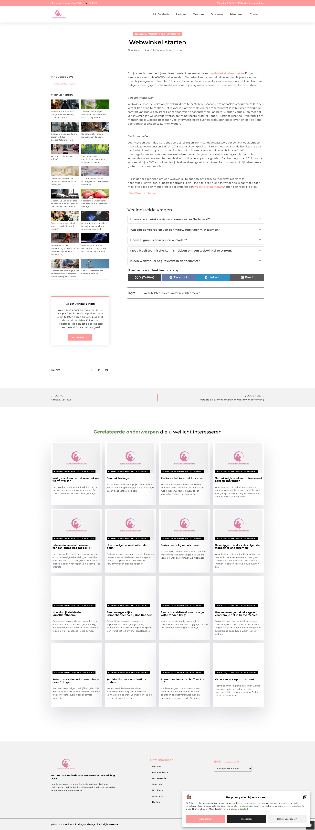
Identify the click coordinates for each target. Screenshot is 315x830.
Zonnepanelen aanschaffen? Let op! (182, 681)
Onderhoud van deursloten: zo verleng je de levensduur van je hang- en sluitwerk (64, 203)
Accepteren (205, 819)
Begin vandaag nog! (80, 303)
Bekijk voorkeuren (287, 819)
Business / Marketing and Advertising (157, 33)
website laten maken (208, 186)
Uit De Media (161, 14)
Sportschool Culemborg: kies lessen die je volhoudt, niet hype (94, 203)
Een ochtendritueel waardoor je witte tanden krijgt (182, 614)
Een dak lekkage (118, 478)
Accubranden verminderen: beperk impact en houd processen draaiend (95, 226)
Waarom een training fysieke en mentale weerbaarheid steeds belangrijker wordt (65, 273)
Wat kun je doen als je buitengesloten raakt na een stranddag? (95, 181)
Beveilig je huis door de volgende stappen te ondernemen (237, 546)
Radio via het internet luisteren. (182, 478)
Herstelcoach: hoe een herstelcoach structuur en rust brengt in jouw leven (94, 248)
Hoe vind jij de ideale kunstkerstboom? (66, 614)
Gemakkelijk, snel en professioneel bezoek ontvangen (238, 479)
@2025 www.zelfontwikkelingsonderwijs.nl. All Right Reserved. (85, 824)
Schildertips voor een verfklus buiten (127, 681)
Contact (255, 14)
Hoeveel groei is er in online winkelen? (195, 240)
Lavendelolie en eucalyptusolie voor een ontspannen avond (93, 159)
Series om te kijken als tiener (180, 545)
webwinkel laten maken (227, 73)
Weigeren (246, 819)
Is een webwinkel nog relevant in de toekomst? (195, 261)
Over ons (198, 14)
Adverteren (236, 14)
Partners (181, 14)
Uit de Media (159, 778)
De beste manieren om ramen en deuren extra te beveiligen (63, 181)
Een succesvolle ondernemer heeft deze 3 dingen (75, 681)
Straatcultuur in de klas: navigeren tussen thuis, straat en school (62, 114)
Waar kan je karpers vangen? (234, 679)
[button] (305, 797)
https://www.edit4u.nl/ (142, 193)
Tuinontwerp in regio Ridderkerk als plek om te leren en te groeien (93, 114)
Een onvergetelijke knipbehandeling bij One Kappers (129, 614)
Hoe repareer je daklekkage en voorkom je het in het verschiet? (236, 614)
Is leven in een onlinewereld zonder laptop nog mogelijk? (72, 546)
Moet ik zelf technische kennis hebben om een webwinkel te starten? (195, 250)
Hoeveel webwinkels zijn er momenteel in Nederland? (195, 219)
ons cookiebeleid (239, 809)
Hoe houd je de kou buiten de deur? (127, 546)
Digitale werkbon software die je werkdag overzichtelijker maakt (64, 137)
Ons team (217, 14)
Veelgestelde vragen (64, 83)
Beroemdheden (160, 772)
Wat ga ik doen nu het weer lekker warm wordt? (75, 479)
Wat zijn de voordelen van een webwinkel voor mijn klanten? (195, 229)
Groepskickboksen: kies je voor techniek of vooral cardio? (63, 226)
